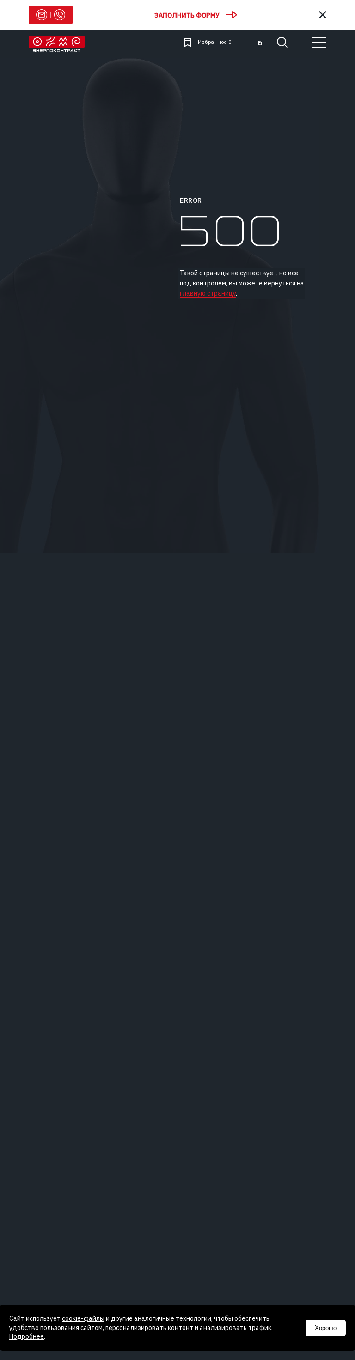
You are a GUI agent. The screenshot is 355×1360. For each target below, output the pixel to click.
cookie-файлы (83, 1318)
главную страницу (208, 293)
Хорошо (326, 1327)
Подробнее (26, 1336)
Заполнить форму (187, 15)
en (261, 43)
